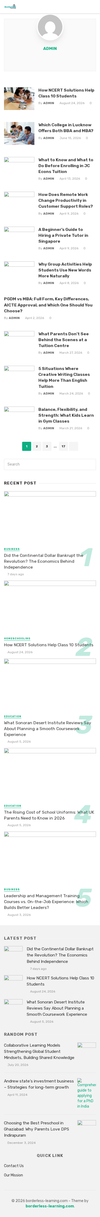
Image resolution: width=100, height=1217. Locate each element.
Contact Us (14, 1166)
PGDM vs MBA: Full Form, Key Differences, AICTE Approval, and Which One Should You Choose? (48, 304)
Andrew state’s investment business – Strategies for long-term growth (39, 1084)
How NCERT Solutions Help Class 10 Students (66, 93)
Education (12, 716)
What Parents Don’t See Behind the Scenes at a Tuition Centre (63, 339)
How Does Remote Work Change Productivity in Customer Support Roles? (65, 200)
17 (63, 446)
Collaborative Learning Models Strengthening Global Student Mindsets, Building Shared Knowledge (39, 1051)
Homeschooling (17, 638)
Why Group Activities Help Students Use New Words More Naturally (65, 270)
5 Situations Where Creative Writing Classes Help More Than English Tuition (64, 377)
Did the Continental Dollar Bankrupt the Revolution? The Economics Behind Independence (43, 561)
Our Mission (13, 1175)
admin (50, 48)
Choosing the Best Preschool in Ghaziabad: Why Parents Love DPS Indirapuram (36, 1129)
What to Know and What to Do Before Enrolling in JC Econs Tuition (65, 165)
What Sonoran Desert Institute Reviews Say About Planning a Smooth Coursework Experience (47, 728)
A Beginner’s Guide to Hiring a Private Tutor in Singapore (63, 235)
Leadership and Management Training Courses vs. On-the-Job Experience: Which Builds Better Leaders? (46, 901)
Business (12, 549)
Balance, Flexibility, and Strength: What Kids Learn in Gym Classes (66, 415)
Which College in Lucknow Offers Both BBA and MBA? (65, 127)
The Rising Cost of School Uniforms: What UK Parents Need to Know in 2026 (49, 815)
